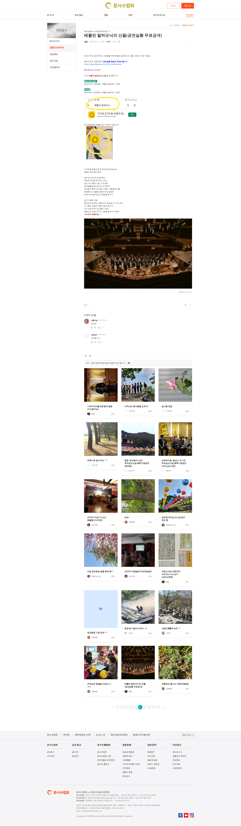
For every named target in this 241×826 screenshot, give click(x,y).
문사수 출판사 (103, 764)
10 (158, 707)
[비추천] (95, 327)
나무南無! (126, 760)
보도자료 (54, 61)
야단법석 (176, 25)
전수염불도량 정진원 (106, 760)
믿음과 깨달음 (128, 752)
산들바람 (94, 320)
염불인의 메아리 (57, 48)
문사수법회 (102, 752)
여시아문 (151, 756)
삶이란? (75, 752)
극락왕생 (126, 768)
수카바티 (51, 756)
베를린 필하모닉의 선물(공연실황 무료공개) (123, 35)
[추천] (92, 327)
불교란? (75, 756)
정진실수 (126, 776)
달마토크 (51, 752)
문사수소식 (55, 41)
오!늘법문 (151, 768)
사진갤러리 (55, 67)
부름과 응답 (127, 756)
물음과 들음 (152, 760)
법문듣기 (151, 752)
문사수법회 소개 (104, 756)
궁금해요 (54, 54)
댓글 (99, 327)
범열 (86, 41)
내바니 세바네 (153, 764)
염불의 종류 (127, 772)
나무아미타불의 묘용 (131, 764)
